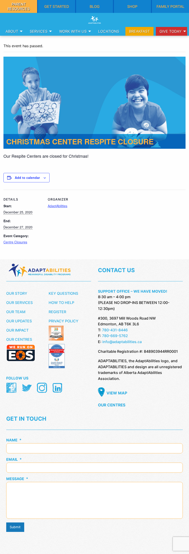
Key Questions (63, 293)
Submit (15, 527)
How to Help (61, 302)
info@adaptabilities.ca (122, 341)
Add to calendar (27, 177)
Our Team (15, 311)
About (12, 31)
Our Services (19, 302)
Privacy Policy (63, 321)
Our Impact (17, 330)
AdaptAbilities (57, 206)
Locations (108, 31)
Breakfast (139, 31)
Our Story (16, 293)
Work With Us (73, 31)
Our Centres (19, 339)
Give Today (170, 31)
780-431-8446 (115, 330)
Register (57, 311)
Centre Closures (15, 242)
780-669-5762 (115, 335)
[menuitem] (13, 31)
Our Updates (19, 321)
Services (38, 31)
